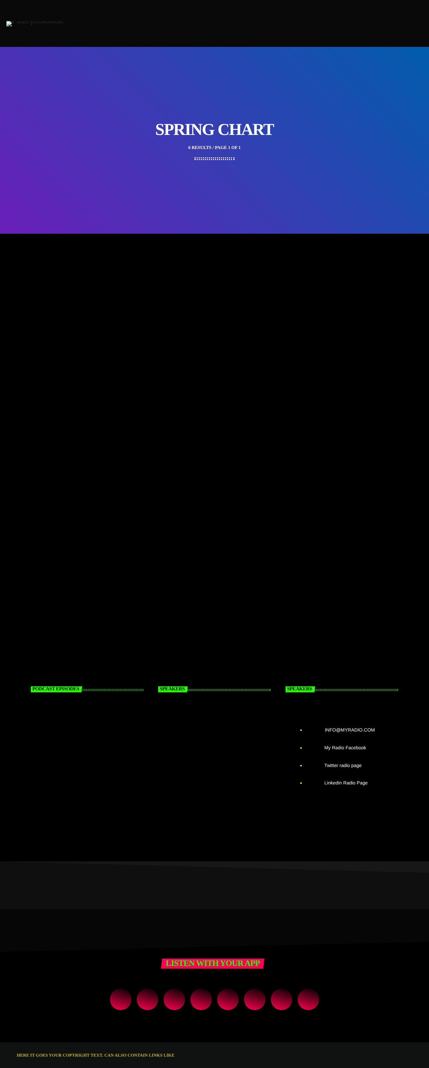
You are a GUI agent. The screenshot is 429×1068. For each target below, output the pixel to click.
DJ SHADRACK (218, 750)
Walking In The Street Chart (196, 291)
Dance (34, 450)
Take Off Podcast (64, 716)
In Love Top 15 (44, 458)
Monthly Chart (312, 283)
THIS (180, 1055)
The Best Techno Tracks (324, 291)
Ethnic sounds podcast (73, 750)
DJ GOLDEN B (216, 716)
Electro (36, 283)
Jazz (166, 450)
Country (171, 283)
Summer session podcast (77, 784)
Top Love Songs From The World (337, 458)
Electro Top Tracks (50, 291)
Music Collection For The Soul (199, 458)
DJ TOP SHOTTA (221, 784)
